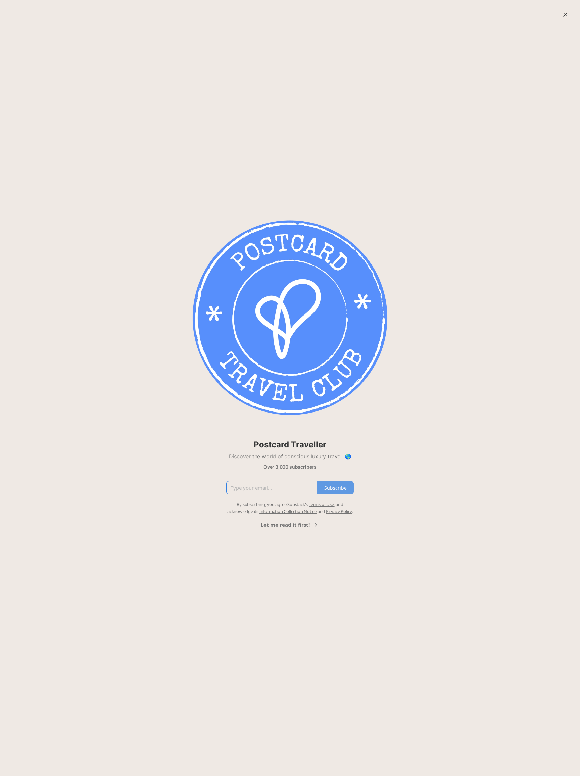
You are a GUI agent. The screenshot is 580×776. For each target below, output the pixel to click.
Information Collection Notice (288, 511)
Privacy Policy (339, 511)
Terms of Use (321, 504)
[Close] (565, 14)
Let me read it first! (285, 524)
